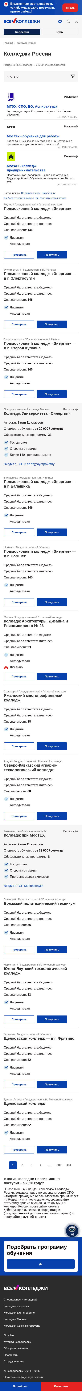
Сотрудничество (14, 1361)
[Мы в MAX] (60, 21)
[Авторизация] (76, 21)
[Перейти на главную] (22, 21)
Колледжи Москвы (15, 1319)
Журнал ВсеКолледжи (17, 1341)
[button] (68, 21)
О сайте (9, 1335)
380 (59, 1165)
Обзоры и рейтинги (16, 1348)
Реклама (69, 96)
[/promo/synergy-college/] (41, 437)
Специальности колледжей (21, 1299)
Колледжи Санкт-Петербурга (22, 1325)
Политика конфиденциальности (23, 1377)
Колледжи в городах (16, 1306)
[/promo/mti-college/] (41, 859)
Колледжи (22, 31)
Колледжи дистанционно (19, 1312)
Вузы (60, 31)
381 (68, 1165)
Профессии (11, 1354)
